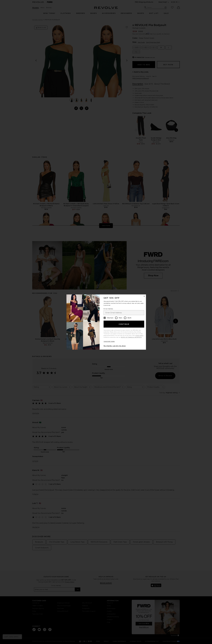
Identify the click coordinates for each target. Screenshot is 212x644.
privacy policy (139, 335)
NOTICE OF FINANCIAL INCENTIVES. (131, 337)
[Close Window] (144, 296)
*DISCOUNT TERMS (109, 341)
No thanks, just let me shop (115, 346)
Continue (124, 324)
